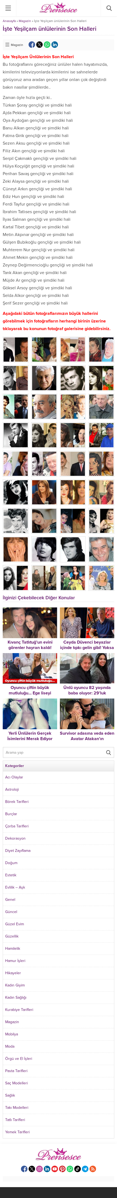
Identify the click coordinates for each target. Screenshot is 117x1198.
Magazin (25, 21)
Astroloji (12, 789)
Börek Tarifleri (17, 801)
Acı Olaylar (14, 777)
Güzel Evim (14, 924)
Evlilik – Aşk (15, 887)
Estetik (10, 875)
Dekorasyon (15, 838)
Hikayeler (13, 973)
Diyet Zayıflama (17, 850)
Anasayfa (9, 21)
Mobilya (11, 1034)
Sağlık (10, 1095)
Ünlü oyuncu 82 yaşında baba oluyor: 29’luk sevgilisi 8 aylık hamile (87, 693)
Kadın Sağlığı (15, 997)
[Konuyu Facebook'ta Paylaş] (32, 44)
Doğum (11, 863)
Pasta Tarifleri (16, 1071)
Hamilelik (12, 948)
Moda (9, 1046)
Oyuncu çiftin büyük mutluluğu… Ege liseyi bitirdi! (30, 693)
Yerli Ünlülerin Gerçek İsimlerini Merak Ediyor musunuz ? (30, 739)
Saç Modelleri (16, 1083)
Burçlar (11, 814)
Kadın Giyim (15, 985)
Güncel (11, 912)
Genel (10, 899)
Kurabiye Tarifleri (19, 1009)
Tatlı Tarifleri (15, 1120)
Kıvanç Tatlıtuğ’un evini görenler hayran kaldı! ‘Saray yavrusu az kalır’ (30, 648)
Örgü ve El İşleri (18, 1058)
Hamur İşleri (15, 960)
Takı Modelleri (16, 1107)
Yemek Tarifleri (17, 1132)
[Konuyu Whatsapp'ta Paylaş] (47, 44)
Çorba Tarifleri (17, 826)
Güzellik (12, 936)
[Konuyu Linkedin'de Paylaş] (54, 44)
